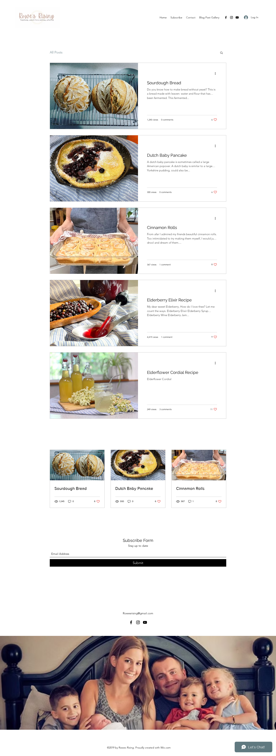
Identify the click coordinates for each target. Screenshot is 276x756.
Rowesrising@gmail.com (138, 613)
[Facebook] (226, 17)
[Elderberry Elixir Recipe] (94, 313)
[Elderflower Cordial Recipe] (94, 385)
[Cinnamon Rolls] (94, 241)
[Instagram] (231, 17)
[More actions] (216, 73)
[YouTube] (237, 17)
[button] (221, 53)
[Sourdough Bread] (94, 96)
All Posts (56, 52)
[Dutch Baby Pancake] (94, 168)
